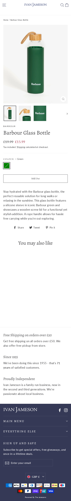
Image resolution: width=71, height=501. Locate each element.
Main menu (14, 421)
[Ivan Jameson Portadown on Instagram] (66, 410)
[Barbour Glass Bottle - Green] (5, 311)
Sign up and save (19, 443)
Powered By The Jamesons (35, 497)
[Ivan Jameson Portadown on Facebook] (60, 410)
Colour (13, 159)
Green (6, 165)
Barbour (9, 126)
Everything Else (19, 431)
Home (5, 20)
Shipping (21, 147)
